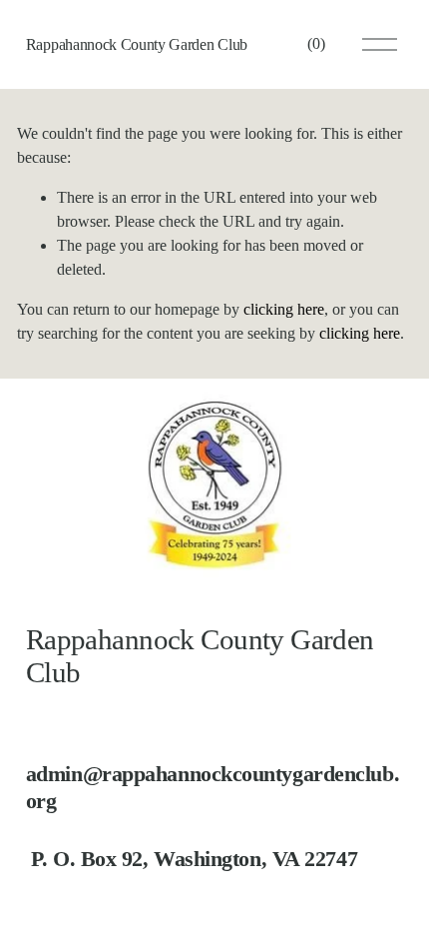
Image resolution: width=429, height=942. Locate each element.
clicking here (283, 309)
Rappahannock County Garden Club (136, 44)
